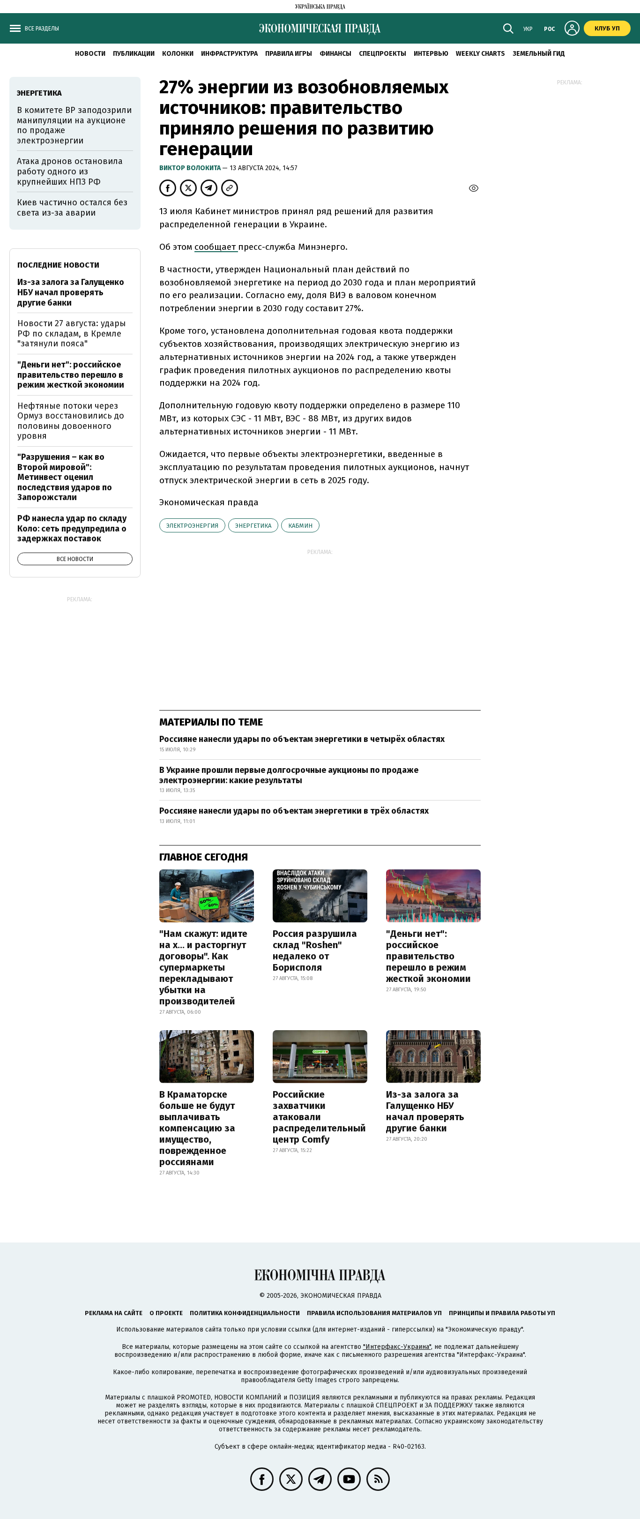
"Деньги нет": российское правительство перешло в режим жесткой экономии (428, 956)
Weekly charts (480, 54)
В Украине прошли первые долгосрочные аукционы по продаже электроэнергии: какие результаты (288, 775)
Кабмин (300, 525)
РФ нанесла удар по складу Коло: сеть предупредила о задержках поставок (72, 528)
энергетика (253, 525)
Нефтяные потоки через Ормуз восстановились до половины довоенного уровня (70, 421)
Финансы (335, 54)
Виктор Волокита (190, 168)
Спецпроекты (382, 54)
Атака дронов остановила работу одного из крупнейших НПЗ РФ (70, 171)
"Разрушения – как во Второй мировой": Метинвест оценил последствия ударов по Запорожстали (64, 477)
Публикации (134, 54)
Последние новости (58, 265)
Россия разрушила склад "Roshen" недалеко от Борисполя (315, 950)
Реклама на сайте (113, 1313)
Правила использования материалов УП (374, 1313)
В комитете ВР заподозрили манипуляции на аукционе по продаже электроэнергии (74, 125)
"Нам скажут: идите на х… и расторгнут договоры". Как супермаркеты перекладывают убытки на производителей (203, 967)
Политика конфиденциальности (245, 1313)
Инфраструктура (229, 54)
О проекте (166, 1313)
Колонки (177, 54)
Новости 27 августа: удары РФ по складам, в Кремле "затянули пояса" (71, 333)
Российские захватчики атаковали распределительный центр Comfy (319, 1117)
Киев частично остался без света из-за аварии (72, 207)
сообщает (216, 246)
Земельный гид (539, 54)
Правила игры (288, 54)
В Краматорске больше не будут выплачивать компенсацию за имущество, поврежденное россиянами (197, 1128)
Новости (90, 54)
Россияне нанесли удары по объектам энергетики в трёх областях (294, 811)
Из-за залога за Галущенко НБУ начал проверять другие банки (425, 1111)
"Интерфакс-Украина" (397, 1347)
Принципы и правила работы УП (502, 1313)
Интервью (431, 54)
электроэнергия (192, 525)
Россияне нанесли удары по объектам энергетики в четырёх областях (302, 739)
